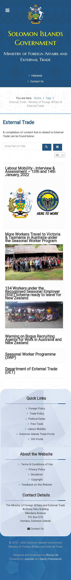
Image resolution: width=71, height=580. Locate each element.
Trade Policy (37, 413)
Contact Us (37, 81)
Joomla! (29, 559)
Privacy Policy (37, 469)
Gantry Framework (51, 559)
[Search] (47, 147)
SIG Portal (37, 439)
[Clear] (57, 147)
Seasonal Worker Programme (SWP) (30, 356)
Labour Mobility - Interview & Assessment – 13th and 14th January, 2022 (30, 171)
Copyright (37, 479)
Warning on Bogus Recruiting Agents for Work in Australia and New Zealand (33, 339)
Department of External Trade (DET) (31, 370)
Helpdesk (36, 75)
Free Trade (37, 424)
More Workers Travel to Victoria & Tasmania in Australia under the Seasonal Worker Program (32, 237)
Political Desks (36, 418)
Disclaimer (37, 474)
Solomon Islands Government (35, 38)
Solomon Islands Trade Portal (36, 434)
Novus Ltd (52, 555)
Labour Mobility (37, 429)
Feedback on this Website (37, 484)
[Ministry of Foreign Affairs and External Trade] (35, 14)
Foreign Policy (37, 408)
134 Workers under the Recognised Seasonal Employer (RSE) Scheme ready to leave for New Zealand (33, 293)
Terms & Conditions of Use (37, 464)
